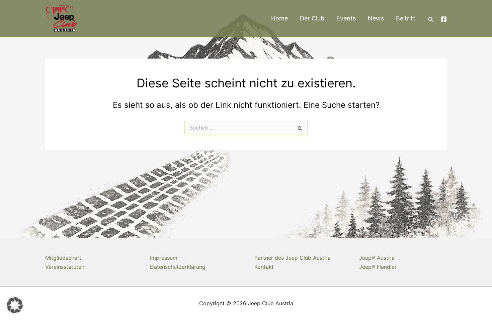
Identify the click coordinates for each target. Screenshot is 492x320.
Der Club (312, 18)
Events (346, 18)
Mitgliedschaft (63, 257)
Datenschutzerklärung (178, 266)
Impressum (163, 257)
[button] (431, 19)
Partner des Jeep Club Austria (292, 257)
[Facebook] (444, 19)
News (376, 18)
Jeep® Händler (378, 266)
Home (279, 18)
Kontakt (264, 266)
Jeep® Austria (377, 257)
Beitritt (405, 18)
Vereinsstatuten (64, 266)
